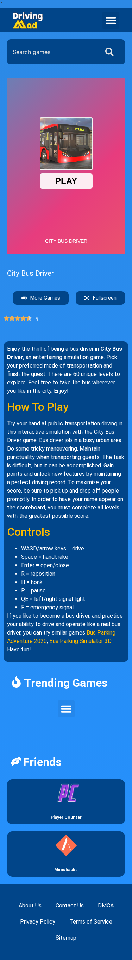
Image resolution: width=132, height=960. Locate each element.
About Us (30, 905)
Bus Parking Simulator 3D (80, 641)
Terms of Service (90, 921)
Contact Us (70, 905)
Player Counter (66, 817)
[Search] (111, 51)
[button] (110, 20)
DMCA (106, 905)
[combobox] (51, 51)
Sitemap (66, 937)
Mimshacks (66, 869)
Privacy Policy (37, 921)
